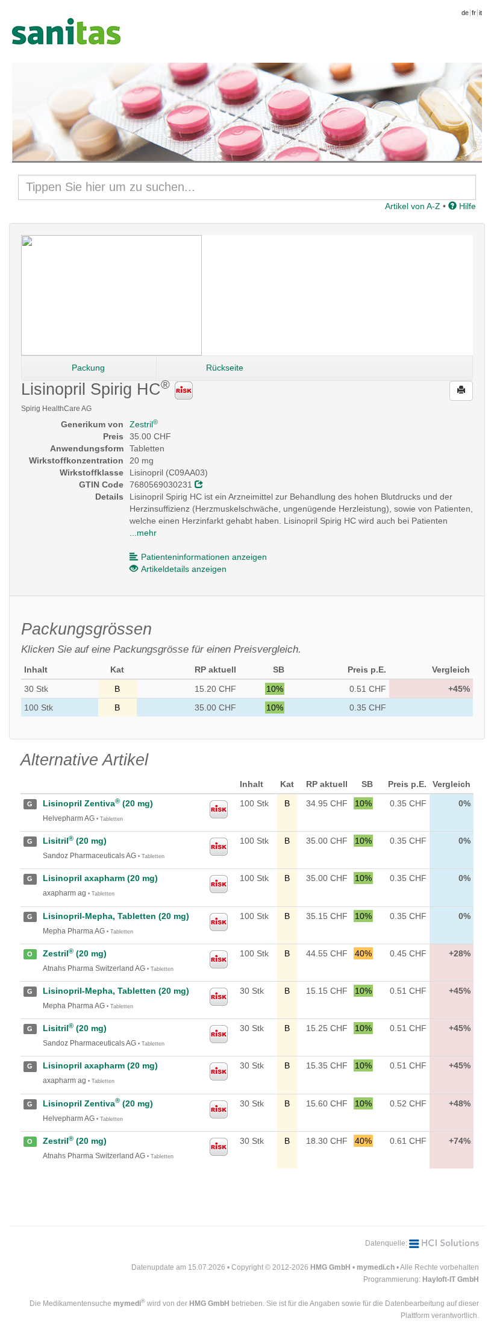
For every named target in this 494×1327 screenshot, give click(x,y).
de (465, 12)
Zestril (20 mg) (75, 953)
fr (474, 12)
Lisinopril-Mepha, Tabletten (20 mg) (116, 916)
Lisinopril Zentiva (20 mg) (98, 803)
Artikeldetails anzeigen (184, 569)
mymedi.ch (376, 1267)
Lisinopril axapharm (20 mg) (100, 878)
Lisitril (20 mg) (75, 840)
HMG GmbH (330, 1267)
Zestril (144, 424)
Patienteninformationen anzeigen (204, 557)
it (480, 12)
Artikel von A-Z (412, 206)
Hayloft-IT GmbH (450, 1279)
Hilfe (466, 206)
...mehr (143, 533)
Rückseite (224, 367)
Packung (88, 367)
